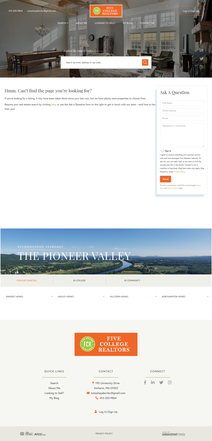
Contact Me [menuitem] (147, 23)
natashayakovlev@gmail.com (41, 10)
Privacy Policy (179, 172)
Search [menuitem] (62, 23)
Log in (186, 10)
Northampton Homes (173, 296)
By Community (132, 280)
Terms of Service (172, 188)
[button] (145, 62)
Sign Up (195, 10)
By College (79, 280)
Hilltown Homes (119, 296)
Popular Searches (27, 280)
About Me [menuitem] (54, 388)
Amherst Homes (14, 296)
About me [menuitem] (81, 23)
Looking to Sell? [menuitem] (105, 23)
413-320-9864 (16, 10)
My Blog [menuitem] (128, 23)
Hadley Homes (66, 296)
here (53, 104)
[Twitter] (202, 59)
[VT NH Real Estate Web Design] (177, 434)
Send (165, 179)
